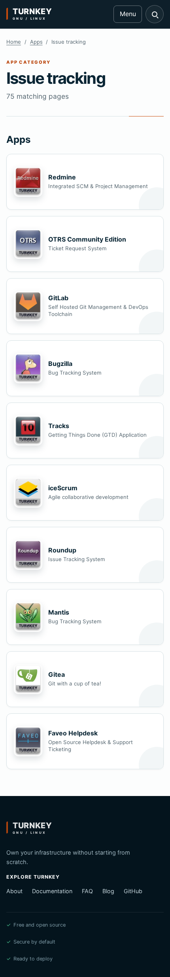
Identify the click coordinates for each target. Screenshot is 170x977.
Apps (36, 42)
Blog (108, 891)
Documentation (52, 891)
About (14, 891)
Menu (128, 14)
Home (13, 42)
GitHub (133, 891)
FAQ (87, 891)
